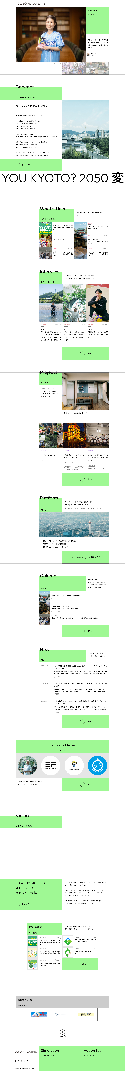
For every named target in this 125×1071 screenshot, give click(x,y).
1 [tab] (54, 63)
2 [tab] (57, 63)
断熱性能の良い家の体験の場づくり (75, 413)
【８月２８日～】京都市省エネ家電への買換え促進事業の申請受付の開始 (50, 942)
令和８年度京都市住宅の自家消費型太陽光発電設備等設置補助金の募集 (50, 952)
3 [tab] (60, 63)
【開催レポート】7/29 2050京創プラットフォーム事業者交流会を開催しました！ (75, 618)
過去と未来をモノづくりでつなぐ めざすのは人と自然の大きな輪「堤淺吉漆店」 (64, 607)
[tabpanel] (51, 34)
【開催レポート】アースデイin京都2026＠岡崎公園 (66, 595)
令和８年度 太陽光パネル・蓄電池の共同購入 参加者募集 (85, 940)
